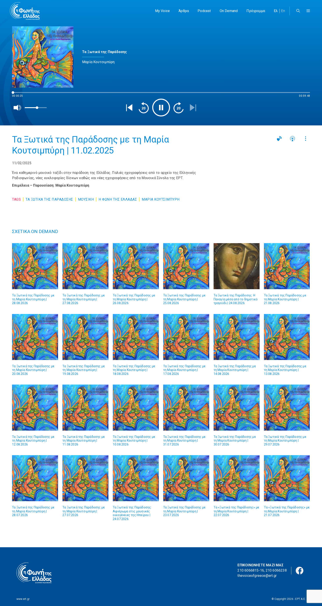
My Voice (162, 11)
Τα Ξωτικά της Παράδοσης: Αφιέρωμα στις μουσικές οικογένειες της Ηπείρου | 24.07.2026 (132, 513)
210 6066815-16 (250, 570)
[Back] (129, 108)
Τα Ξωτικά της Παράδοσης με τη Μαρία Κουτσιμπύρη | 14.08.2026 (235, 370)
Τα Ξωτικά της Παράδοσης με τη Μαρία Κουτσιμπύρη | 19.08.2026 (83, 370)
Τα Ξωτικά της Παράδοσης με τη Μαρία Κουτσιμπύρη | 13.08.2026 (285, 370)
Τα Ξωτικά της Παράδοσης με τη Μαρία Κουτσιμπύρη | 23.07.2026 (184, 511)
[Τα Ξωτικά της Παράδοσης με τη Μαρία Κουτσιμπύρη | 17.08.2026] (186, 337)
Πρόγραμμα (255, 11)
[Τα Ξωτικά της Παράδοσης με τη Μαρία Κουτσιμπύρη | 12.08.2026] (35, 408)
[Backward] (144, 108)
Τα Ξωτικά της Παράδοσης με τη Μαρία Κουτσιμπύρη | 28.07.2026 (33, 511)
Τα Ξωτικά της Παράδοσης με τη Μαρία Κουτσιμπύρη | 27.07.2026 (83, 511)
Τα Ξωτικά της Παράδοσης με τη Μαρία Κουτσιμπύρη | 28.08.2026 (33, 299)
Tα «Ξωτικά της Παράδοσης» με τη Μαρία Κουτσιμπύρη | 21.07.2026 (287, 511)
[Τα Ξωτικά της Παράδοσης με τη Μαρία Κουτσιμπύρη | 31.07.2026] (186, 408)
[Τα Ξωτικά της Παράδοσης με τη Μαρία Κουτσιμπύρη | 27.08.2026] (85, 266)
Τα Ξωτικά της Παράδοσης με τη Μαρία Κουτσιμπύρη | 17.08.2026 (184, 370)
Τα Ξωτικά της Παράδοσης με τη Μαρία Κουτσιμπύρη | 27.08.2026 (83, 299)
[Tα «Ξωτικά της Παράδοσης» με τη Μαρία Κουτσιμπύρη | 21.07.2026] (287, 478)
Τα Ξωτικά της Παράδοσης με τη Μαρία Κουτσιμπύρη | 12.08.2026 (33, 440)
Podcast (204, 11)
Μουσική (86, 199)
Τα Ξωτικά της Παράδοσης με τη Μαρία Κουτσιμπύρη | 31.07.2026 (184, 440)
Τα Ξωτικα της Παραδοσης (49, 199)
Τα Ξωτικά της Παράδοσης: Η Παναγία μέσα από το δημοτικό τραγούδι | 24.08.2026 (236, 299)
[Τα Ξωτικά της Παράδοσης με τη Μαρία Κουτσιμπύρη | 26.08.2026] (136, 266)
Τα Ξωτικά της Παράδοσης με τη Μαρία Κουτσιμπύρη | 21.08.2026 (285, 299)
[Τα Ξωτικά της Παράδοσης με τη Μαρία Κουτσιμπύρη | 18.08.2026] (136, 337)
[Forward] (178, 108)
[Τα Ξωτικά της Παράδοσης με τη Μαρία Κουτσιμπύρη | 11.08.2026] (85, 408)
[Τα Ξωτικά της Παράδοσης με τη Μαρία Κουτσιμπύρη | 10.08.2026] (136, 408)
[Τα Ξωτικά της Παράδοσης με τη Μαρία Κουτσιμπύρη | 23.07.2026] (186, 478)
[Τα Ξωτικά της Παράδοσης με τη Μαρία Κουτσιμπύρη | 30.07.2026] (237, 408)
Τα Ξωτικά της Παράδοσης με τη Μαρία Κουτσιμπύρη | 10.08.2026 (134, 440)
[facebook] (299, 570)
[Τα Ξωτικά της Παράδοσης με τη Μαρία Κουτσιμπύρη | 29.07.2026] (287, 408)
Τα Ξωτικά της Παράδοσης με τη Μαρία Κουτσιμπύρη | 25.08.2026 (184, 299)
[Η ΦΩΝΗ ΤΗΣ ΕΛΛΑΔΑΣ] (25, 11)
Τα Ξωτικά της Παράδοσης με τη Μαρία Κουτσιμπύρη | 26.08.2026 (134, 299)
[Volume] (17, 107)
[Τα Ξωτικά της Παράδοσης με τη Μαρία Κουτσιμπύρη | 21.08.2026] (287, 266)
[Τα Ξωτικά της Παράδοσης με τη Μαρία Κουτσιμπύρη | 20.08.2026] (35, 337)
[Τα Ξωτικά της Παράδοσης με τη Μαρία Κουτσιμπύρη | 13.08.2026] (287, 337)
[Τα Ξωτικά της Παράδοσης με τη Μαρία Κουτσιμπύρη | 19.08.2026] (85, 337)
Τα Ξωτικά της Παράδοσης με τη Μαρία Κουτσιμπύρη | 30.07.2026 (235, 440)
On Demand (229, 11)
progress (19, 95)
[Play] (161, 107)
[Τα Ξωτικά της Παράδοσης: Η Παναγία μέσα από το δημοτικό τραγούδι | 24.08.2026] (237, 266)
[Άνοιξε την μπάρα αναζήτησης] (298, 11)
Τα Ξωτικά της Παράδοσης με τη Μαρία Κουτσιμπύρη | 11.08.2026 (83, 440)
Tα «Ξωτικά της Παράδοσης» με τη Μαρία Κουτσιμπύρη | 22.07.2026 (236, 511)
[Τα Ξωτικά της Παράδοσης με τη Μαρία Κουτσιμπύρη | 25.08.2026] (186, 266)
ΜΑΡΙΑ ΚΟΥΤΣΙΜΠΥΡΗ (161, 199)
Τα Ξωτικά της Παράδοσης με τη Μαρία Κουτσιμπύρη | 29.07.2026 (285, 440)
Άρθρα (184, 11)
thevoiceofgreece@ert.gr (257, 576)
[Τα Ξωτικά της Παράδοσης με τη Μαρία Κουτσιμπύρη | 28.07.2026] (35, 478)
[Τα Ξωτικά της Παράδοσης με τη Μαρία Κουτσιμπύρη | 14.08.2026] (237, 337)
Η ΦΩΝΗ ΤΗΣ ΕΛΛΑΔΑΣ (118, 199)
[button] (308, 11)
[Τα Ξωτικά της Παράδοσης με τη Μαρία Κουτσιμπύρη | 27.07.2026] (85, 478)
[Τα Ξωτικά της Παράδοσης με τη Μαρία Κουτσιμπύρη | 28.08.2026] (35, 266)
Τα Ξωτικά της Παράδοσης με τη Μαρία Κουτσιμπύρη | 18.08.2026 (134, 370)
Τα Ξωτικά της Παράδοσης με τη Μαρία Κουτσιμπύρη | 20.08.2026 (33, 370)
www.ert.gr (23, 599)
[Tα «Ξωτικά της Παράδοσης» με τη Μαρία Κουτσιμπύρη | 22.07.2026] (237, 478)
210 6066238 (276, 570)
